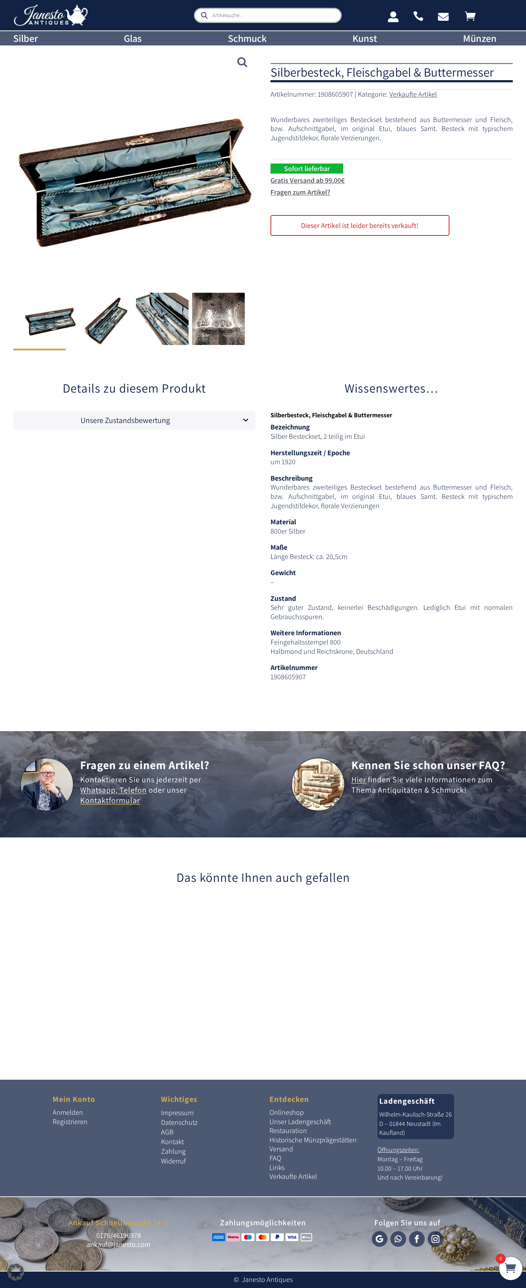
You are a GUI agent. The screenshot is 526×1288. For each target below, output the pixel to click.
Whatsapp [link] (98, 790)
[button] (380, 1239)
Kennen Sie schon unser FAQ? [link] (428, 764)
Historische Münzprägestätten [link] (313, 1139)
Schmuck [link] (247, 38)
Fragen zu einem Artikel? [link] (145, 764)
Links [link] (276, 1167)
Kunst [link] (364, 38)
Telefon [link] (132, 790)
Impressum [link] (177, 1112)
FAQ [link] (275, 1158)
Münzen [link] (480, 38)
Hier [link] (358, 779)
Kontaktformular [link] (110, 800)
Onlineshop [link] (286, 1112)
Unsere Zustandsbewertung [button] (125, 420)
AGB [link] (167, 1132)
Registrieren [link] (70, 1121)
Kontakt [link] (172, 1141)
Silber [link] (25, 38)
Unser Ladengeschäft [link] (300, 1121)
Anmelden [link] (68, 1112)
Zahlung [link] (173, 1151)
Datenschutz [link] (179, 1122)
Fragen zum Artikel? (300, 192)
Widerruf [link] (173, 1161)
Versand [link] (281, 1148)
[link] (50, 24)
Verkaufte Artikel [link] (413, 94)
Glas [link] (133, 38)
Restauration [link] (288, 1130)
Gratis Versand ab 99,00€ (308, 180)
